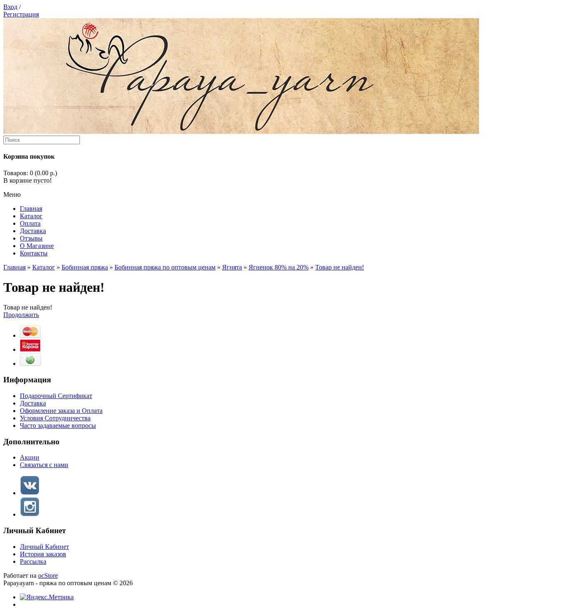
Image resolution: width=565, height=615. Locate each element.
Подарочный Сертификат (56, 395)
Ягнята (232, 267)
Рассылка (33, 561)
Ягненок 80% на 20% (279, 267)
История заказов (43, 554)
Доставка (33, 403)
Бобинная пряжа (85, 267)
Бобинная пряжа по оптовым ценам (165, 267)
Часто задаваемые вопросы (58, 425)
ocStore (48, 575)
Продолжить (21, 314)
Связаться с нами (44, 464)
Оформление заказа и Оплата (61, 410)
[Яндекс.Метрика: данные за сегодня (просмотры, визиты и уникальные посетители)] (47, 597)
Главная (14, 267)
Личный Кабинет (44, 546)
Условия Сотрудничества (55, 418)
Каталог (43, 267)
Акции (29, 457)
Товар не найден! (339, 267)
